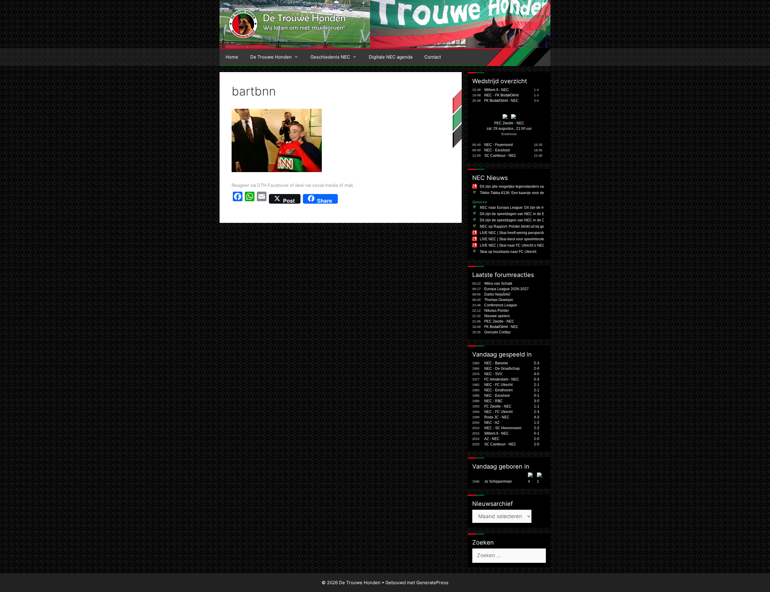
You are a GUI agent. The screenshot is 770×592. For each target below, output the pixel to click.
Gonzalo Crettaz (497, 332)
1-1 (536, 406)
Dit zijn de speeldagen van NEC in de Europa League (524, 214)
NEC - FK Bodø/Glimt (501, 95)
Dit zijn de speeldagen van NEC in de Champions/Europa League (533, 220)
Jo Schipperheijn (498, 481)
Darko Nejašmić (497, 294)
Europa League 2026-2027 (506, 289)
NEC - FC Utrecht (498, 385)
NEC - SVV (493, 374)
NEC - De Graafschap (502, 368)
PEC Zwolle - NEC (509, 123)
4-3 (536, 417)
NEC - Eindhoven (498, 390)
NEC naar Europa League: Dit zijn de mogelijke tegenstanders (531, 207)
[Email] (262, 199)
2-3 (536, 412)
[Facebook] (238, 199)
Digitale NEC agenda (390, 57)
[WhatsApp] (250, 199)
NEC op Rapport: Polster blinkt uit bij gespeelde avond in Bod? (531, 226)
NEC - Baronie (496, 363)
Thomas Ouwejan (498, 300)
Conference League (500, 305)
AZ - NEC (492, 439)
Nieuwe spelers (497, 316)
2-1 (536, 385)
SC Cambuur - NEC (500, 155)
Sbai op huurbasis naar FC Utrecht (508, 252)
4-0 (536, 374)
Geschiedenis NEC (330, 57)
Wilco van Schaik (498, 283)
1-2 (536, 422)
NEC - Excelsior (497, 150)
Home (232, 57)
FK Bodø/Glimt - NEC (501, 101)
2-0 (536, 368)
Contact (432, 57)
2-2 (536, 428)
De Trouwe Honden (271, 57)
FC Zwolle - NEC (498, 406)
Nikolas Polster (496, 310)
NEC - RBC (493, 401)
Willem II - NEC (496, 90)
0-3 (536, 379)
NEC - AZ (491, 422)
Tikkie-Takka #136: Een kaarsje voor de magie (517, 193)
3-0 (536, 401)
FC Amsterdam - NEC (501, 379)
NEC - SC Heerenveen (503, 428)
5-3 (536, 363)
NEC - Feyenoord (498, 145)
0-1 (536, 395)
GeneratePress (432, 582)
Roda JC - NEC (497, 417)
